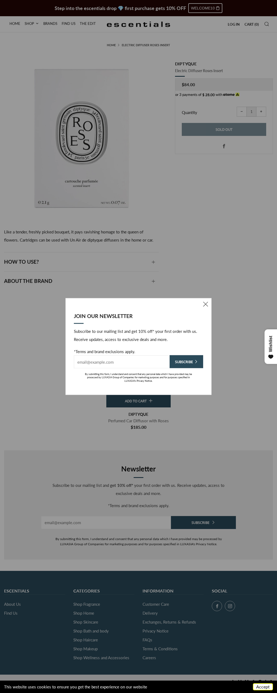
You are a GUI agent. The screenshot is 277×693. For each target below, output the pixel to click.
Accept (263, 686)
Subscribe (184, 361)
